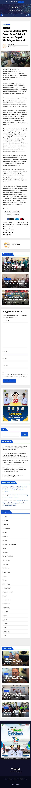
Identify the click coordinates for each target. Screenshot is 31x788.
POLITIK (5, 616)
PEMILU (5, 596)
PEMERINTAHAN (8, 592)
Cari (3, 429)
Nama (5, 351)
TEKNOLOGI (6, 631)
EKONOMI (5, 524)
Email (4, 358)
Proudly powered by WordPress (11, 779)
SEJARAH (6, 624)
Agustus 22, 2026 (10, 714)
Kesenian (5, 576)
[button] (26, 15)
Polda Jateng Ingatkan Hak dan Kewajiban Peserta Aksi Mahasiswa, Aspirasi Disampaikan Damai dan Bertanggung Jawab (15, 455)
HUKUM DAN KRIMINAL (9, 544)
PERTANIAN (6, 608)
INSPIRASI (6, 564)
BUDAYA (5, 520)
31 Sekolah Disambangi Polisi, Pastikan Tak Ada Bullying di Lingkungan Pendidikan (15, 489)
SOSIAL (5, 627)
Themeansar (15, 781)
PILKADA (5, 612)
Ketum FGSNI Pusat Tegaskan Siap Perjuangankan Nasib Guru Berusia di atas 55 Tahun (15, 503)
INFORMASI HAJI (6, 24)
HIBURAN (5, 536)
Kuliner (5, 580)
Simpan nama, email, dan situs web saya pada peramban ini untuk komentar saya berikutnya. (15, 375)
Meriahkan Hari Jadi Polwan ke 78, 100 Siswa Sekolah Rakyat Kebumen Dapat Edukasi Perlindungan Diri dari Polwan (15, 462)
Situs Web (5, 365)
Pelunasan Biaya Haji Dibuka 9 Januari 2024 (22, 223)
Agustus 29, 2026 (10, 663)
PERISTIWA (6, 604)
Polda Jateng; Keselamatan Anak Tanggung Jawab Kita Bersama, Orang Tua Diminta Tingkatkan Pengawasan (15, 448)
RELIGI (5, 620)
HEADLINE (6, 532)
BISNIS (5, 516)
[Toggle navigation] (14, 15)
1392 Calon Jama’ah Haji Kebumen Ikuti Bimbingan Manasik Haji (15, 300)
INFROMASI (6, 560)
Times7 (15, 7)
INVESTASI (6, 568)
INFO (4, 548)
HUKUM (5, 540)
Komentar (6, 320)
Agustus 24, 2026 (10, 697)
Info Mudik (5, 552)
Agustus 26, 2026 (10, 680)
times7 (12, 44)
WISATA (5, 635)
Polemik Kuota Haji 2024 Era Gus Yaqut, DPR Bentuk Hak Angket (14, 267)
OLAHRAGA (6, 584)
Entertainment (6, 528)
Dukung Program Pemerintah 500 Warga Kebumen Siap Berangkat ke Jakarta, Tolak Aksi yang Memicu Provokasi (14, 469)
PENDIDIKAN (6, 600)
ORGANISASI (6, 588)
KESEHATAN (6, 572)
